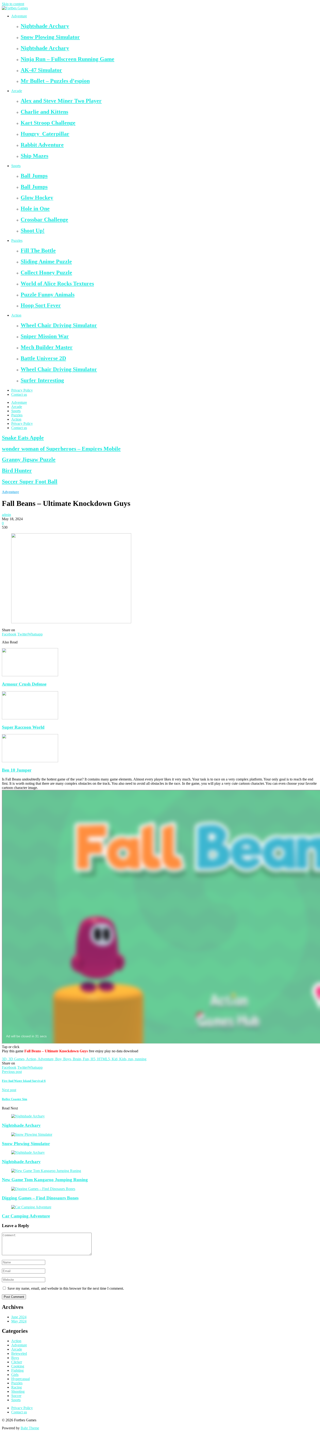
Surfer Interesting (42, 380)
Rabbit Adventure (42, 145)
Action (16, 315)
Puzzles (16, 241)
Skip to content (13, 4)
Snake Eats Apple (23, 438)
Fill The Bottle (38, 250)
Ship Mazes (34, 156)
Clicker (16, 1362)
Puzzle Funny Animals (47, 294)
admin (6, 515)
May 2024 (18, 1321)
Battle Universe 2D (43, 358)
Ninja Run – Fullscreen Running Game (67, 59)
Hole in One (35, 208)
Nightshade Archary (45, 26)
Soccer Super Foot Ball (29, 481)
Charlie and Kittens (44, 112)
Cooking (17, 1366)
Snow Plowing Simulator (50, 37)
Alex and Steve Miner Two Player (61, 101)
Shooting (18, 1391)
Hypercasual (20, 1379)
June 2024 (18, 1317)
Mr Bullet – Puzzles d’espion (55, 81)
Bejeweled (19, 1354)
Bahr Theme (30, 1428)
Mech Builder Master (47, 347)
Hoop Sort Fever (41, 305)
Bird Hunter (17, 470)
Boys (15, 1358)
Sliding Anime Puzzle (46, 261)
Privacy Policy (22, 390)
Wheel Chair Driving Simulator (59, 325)
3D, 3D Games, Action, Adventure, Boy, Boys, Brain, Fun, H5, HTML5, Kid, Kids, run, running (74, 1059)
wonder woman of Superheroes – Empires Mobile (61, 449)
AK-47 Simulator (41, 70)
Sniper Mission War (45, 336)
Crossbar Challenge (44, 220)
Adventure (19, 16)
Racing (16, 1387)
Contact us (19, 394)
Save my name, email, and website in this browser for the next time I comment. (65, 1288)
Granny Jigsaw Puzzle (29, 459)
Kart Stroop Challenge (48, 123)
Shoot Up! (33, 231)
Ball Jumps (34, 176)
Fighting (17, 1370)
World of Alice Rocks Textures (57, 283)
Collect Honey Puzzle (46, 272)
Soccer (16, 1396)
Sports (16, 166)
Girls (15, 1375)
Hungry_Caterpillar (45, 134)
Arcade (16, 91)
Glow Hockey (37, 197)
